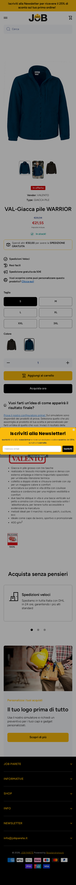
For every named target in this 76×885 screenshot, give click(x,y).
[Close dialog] (73, 429)
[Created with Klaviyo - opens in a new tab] (38, 456)
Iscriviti (68, 448)
